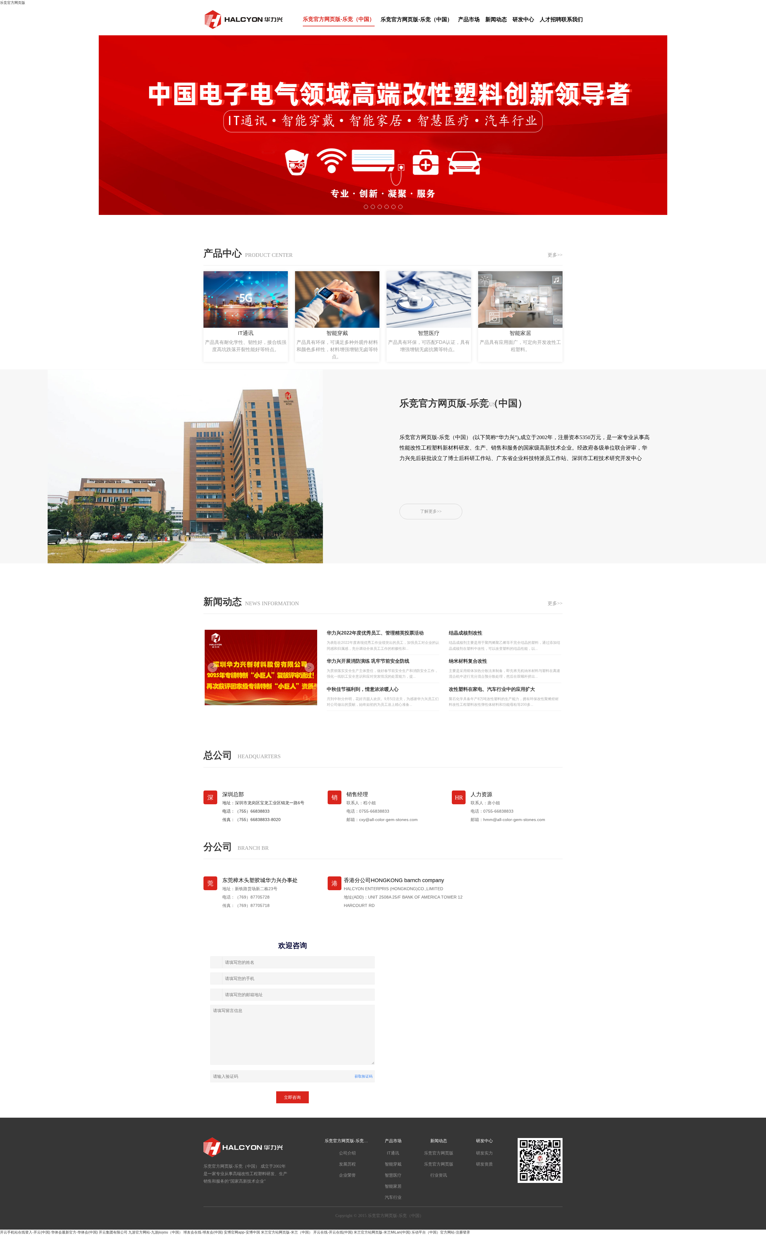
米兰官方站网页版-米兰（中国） (286, 1232)
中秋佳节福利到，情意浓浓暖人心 (363, 689)
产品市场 (469, 19)
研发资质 (484, 1164)
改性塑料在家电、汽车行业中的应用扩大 (492, 689)
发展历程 (347, 1164)
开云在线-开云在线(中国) (333, 1232)
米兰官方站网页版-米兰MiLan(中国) (382, 1232)
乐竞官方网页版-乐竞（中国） (339, 19)
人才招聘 (550, 19)
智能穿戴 (393, 1164)
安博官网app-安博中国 (242, 1232)
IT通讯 (393, 1153)
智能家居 (393, 1186)
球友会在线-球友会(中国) (203, 1232)
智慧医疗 (393, 1175)
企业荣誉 (347, 1175)
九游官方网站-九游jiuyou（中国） (155, 1232)
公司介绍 (347, 1153)
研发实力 (484, 1153)
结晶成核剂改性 (465, 632)
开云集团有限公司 (113, 1232)
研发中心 (524, 19)
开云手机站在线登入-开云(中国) (25, 1232)
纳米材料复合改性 (468, 661)
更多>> (555, 254)
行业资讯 (438, 1175)
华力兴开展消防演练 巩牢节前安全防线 (368, 661)
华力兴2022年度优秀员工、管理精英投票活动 (375, 632)
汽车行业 (393, 1197)
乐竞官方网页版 (12, 3)
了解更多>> (431, 511)
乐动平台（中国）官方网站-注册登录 (440, 1232)
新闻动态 (496, 19)
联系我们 (572, 19)
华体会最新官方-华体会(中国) (74, 1232)
